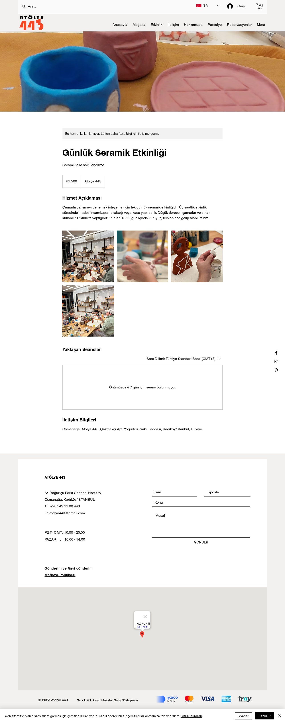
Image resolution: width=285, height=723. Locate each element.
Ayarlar (243, 716)
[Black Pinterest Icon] (276, 370)
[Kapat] (279, 715)
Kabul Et (265, 716)
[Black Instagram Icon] (276, 361)
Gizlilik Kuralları (191, 716)
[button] (260, 6)
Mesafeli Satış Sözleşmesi (119, 700)
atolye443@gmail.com (67, 513)
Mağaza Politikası (60, 575)
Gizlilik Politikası (88, 700)
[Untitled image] (88, 256)
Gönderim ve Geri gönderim (69, 568)
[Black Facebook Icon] (276, 352)
